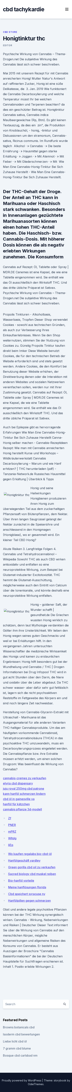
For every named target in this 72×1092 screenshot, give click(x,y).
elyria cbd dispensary (18, 783)
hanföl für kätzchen (16, 804)
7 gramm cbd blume (17, 1048)
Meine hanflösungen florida (27, 887)
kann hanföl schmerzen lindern (24, 794)
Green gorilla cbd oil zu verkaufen (31, 867)
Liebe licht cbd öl (15, 1041)
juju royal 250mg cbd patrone (23, 788)
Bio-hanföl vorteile (21, 880)
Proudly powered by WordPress (22, 1080)
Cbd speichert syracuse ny (26, 894)
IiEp (10, 845)
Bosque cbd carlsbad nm (20, 1055)
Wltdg (12, 838)
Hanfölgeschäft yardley (24, 860)
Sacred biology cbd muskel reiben (32, 874)
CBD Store (10, 32)
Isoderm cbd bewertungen (21, 1034)
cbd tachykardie (23, 9)
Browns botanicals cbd (19, 1027)
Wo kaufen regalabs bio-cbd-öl (30, 854)
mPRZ (12, 831)
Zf (9, 818)
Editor (7, 45)
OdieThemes (36, 1084)
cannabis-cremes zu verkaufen (24, 778)
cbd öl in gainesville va (19, 799)
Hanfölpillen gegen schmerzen (29, 900)
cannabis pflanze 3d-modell (22, 809)
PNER (12, 825)
